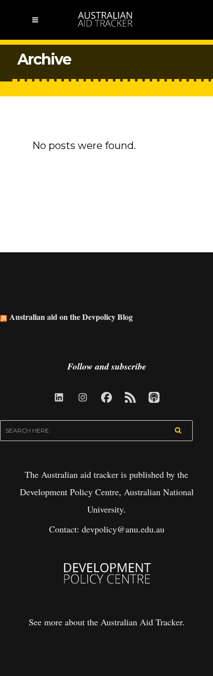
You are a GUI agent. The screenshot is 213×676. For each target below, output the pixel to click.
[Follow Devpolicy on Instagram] (83, 397)
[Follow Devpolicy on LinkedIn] (59, 397)
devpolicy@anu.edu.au (123, 529)
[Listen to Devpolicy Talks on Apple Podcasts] (154, 397)
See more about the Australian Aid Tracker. (107, 622)
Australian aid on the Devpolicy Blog (71, 316)
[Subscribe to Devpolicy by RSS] (130, 397)
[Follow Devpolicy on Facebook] (106, 397)
